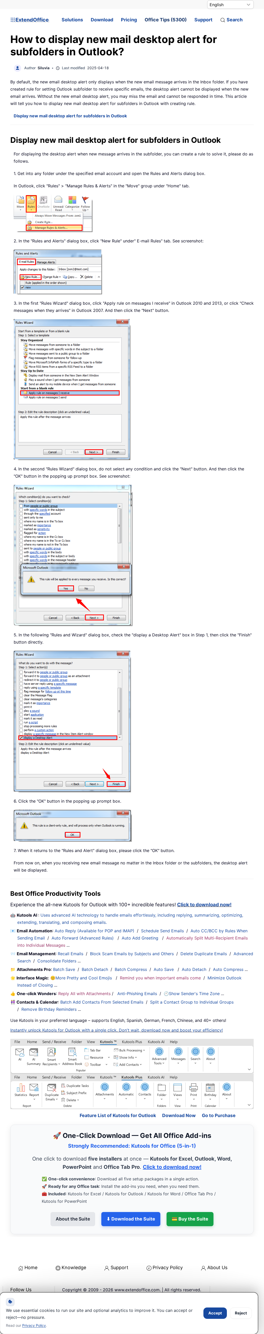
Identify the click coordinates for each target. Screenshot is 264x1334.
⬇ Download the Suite (130, 1201)
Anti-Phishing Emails (137, 993)
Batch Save (64, 969)
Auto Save (164, 969)
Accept (215, 1313)
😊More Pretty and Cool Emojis (81, 977)
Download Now (179, 1098)
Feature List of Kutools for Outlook (118, 1098)
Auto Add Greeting (141, 938)
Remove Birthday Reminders (49, 1009)
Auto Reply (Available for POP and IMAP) (94, 930)
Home (30, 1250)
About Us (217, 1250)
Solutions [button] (72, 19)
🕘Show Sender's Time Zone (192, 993)
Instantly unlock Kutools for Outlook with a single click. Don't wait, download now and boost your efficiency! (116, 1030)
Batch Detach (95, 969)
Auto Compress (228, 969)
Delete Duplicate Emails (203, 953)
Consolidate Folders (56, 960)
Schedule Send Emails (162, 930)
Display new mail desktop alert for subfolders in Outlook (70, 115)
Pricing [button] (129, 19)
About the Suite (73, 1201)
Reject (241, 1313)
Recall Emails (70, 953)
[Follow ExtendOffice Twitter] (26, 1285)
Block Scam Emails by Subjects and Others (132, 953)
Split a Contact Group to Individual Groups (192, 1002)
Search (235, 19)
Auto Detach (194, 969)
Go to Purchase (219, 1098)
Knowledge (74, 1250)
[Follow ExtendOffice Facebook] (15, 1285)
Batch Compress (131, 969)
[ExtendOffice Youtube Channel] (38, 1285)
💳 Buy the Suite (190, 1201)
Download (102, 19)
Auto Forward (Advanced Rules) (83, 938)
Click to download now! (204, 905)
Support (203, 19)
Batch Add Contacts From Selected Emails (101, 1002)
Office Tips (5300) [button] (166, 19)
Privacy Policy (168, 1250)
